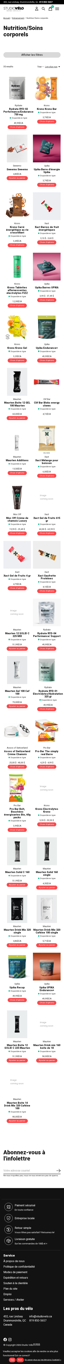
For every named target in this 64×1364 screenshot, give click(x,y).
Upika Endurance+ (47, 348)
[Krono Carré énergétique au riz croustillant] (17, 206)
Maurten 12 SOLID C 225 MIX (17, 635)
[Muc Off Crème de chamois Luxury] (17, 497)
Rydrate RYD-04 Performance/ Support (47, 635)
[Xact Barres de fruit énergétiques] (46, 206)
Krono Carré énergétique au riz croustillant (17, 229)
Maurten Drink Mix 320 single (17, 931)
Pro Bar (46, 747)
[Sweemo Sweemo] (17, 148)
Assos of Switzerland (17, 747)
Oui (12, 1360)
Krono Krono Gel (17, 348)
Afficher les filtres (32, 55)
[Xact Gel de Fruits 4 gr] (17, 555)
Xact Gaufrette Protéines (47, 577)
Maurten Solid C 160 (17, 872)
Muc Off (17, 514)
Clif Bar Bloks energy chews (47, 404)
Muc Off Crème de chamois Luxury (17, 519)
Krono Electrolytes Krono (46, 810)
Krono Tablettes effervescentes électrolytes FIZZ (17, 290)
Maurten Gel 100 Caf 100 (17, 692)
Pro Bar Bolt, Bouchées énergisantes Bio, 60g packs (17, 813)
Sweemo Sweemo (17, 169)
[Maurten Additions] (17, 439)
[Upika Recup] (17, 966)
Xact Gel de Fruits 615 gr (46, 519)
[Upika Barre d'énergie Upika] (46, 148)
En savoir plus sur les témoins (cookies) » (43, 1359)
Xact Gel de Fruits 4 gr (17, 576)
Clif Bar (46, 399)
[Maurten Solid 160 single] (46, 851)
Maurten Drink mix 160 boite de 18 (46, 1046)
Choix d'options (17, 127)
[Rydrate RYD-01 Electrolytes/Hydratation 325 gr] (46, 670)
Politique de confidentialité (19, 1267)
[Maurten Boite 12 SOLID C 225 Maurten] (17, 1024)
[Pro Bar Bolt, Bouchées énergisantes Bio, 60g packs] (17, 788)
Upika (46, 165)
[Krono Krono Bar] (46, 88)
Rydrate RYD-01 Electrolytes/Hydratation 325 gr (48, 693)
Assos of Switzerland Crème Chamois (17, 753)
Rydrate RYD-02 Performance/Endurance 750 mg (18, 111)
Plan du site (10, 1289)
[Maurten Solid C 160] (17, 851)
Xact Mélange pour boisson (46, 462)
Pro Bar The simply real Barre (46, 753)
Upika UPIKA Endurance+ (46, 989)
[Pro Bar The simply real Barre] (46, 730)
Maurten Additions (17, 460)
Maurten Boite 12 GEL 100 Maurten (17, 404)
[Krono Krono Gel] (17, 327)
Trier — (40, 67)
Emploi (7, 1294)
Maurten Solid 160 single (47, 873)
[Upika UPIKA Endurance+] (46, 966)
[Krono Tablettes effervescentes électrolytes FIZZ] (17, 266)
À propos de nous (14, 1261)
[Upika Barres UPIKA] (46, 266)
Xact (47, 223)
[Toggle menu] (57, 8)
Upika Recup (17, 987)
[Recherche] (43, 8)
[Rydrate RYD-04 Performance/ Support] (46, 612)
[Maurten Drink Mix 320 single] (17, 909)
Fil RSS (36, 1344)
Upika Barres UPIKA (47, 287)
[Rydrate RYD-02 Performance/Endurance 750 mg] (17, 88)
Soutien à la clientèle (15, 1283)
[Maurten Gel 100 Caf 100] (17, 670)
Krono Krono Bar (47, 109)
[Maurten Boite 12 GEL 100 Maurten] (17, 382)
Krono (47, 105)
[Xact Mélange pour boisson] (46, 439)
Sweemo (17, 165)
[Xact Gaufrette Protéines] (46, 555)
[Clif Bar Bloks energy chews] (46, 382)
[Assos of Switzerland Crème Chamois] (17, 730)
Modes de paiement (15, 1272)
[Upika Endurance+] (46, 327)
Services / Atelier (13, 1300)
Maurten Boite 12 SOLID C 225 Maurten (17, 1046)
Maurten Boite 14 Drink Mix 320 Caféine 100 (17, 1105)
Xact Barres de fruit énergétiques (47, 228)
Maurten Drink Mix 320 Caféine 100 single (46, 931)
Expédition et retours (15, 1278)
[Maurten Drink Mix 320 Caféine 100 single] (46, 909)
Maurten (17, 399)
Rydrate (18, 105)
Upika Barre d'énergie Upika (47, 171)
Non (20, 1360)
